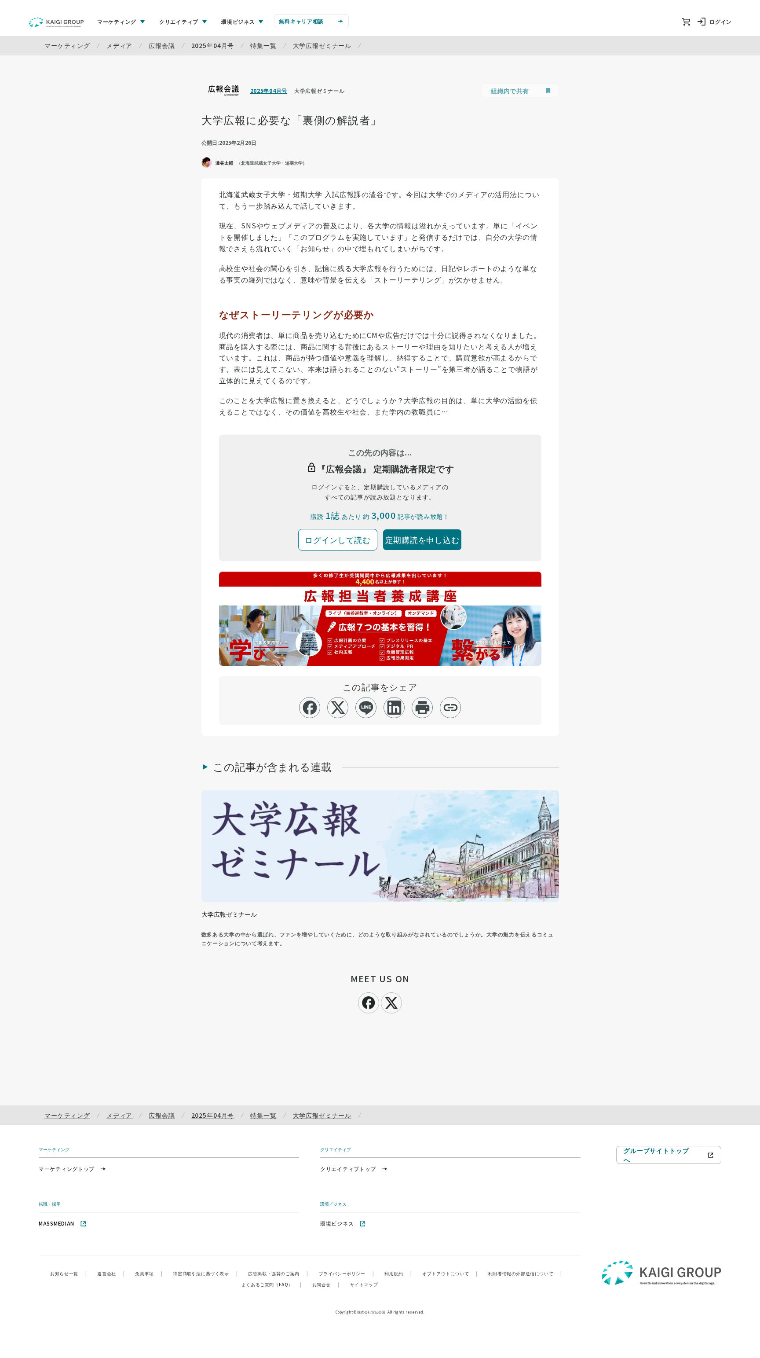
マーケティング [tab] (116, 21)
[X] (391, 1001)
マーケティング (67, 45)
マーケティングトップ (67, 1168)
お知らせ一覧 (68, 1273)
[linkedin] (394, 707)
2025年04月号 (212, 45)
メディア (119, 45)
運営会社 (110, 1273)
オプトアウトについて (450, 1273)
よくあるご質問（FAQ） (271, 1284)
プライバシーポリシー (346, 1273)
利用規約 (398, 1273)
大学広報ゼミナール (322, 45)
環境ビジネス (337, 1223)
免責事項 (148, 1273)
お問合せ (326, 1284)
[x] (338, 707)
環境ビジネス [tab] (238, 21)
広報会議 (162, 45)
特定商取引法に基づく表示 (205, 1273)
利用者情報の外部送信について (525, 1273)
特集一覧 (263, 45)
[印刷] (422, 707)
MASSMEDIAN (56, 1223)
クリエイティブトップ (348, 1168)
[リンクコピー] (450, 707)
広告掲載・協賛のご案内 (278, 1273)
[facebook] (310, 707)
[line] (366, 707)
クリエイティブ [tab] (178, 21)
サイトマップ (364, 1284)
